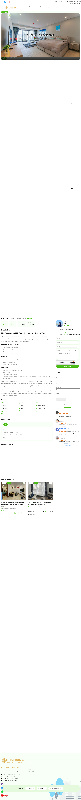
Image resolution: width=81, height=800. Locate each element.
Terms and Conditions (32, 773)
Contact (30, 769)
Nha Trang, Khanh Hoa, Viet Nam (9, 508)
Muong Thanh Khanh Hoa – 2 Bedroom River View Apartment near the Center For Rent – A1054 (12, 504)
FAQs (29, 767)
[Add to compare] (24, 498)
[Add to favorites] (22, 498)
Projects (48, 7)
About (29, 764)
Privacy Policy (31, 771)
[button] (66, 407)
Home (25, 7)
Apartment (3, 510)
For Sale (40, 7)
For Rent (32, 7)
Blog (55, 7)
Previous (5, 12)
